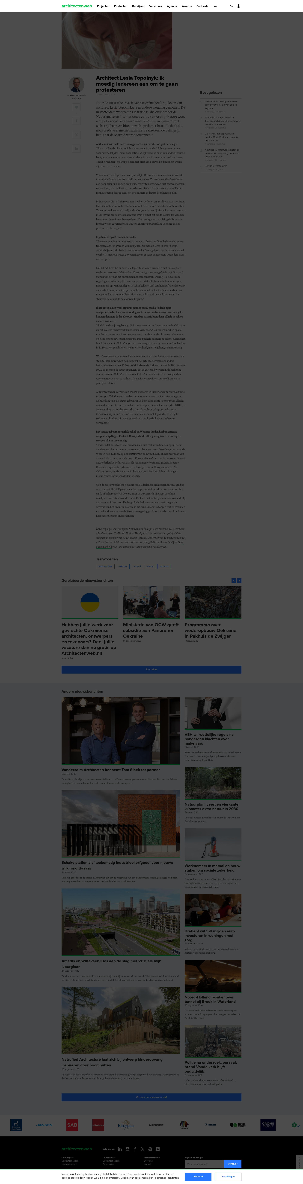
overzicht (114, 1177)
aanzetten (173, 1177)
